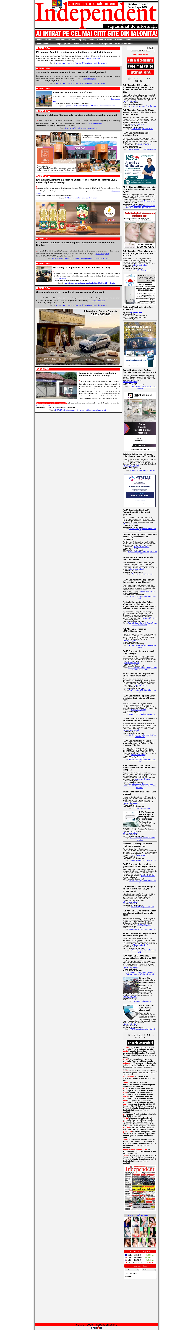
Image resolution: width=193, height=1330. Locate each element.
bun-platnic (152, 929)
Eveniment (60, 39)
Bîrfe (76, 43)
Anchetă (49, 39)
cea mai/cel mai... (44, 43)
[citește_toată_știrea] (130, 101)
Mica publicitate (89, 43)
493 (140, 81)
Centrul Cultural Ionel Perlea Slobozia (142, 387)
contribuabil (143, 929)
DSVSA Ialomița (134, 735)
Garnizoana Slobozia (72, 128)
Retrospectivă (105, 43)
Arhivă (128, 39)
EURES (149, 786)
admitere (78, 198)
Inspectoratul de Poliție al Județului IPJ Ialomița (97, 283)
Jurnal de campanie (123, 43)
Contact (118, 39)
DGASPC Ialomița (62, 410)
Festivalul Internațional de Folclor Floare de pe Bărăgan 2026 (142, 624)
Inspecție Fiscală (145, 106)
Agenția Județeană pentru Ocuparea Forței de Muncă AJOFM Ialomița (139, 785)
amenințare (145, 552)
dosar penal (140, 860)
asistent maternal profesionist (96, 410)
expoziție (140, 388)
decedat (148, 1001)
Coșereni (131, 552)
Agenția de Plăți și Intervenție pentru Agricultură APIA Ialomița (140, 207)
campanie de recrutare (98, 63)
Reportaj (82, 39)
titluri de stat (143, 645)
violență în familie (149, 470)
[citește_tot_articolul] (43, 405)
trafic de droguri (150, 860)
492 (136, 81)
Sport (91, 39)
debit (152, 907)
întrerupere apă (150, 149)
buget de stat (147, 270)
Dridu (143, 149)
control (153, 106)
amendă (149, 735)
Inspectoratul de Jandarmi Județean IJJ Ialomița (73, 63)
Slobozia (132, 860)
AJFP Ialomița (134, 106)
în (138, 1048)
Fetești (142, 668)
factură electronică (148, 1029)
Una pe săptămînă (63, 43)
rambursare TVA (147, 129)
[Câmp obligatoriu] (140, 1211)
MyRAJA (140, 840)
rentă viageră (148, 208)
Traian (136, 808)
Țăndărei (144, 529)
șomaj (151, 974)
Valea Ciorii (136, 574)
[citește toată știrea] (93, 58)
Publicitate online (104, 39)
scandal (150, 574)
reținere (139, 470)
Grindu (136, 1001)
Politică (71, 39)
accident (142, 1001)
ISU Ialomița (69, 198)
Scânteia (133, 470)
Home (39, 39)
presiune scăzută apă (140, 669)
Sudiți (143, 714)
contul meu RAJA (148, 838)
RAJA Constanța (134, 149)
